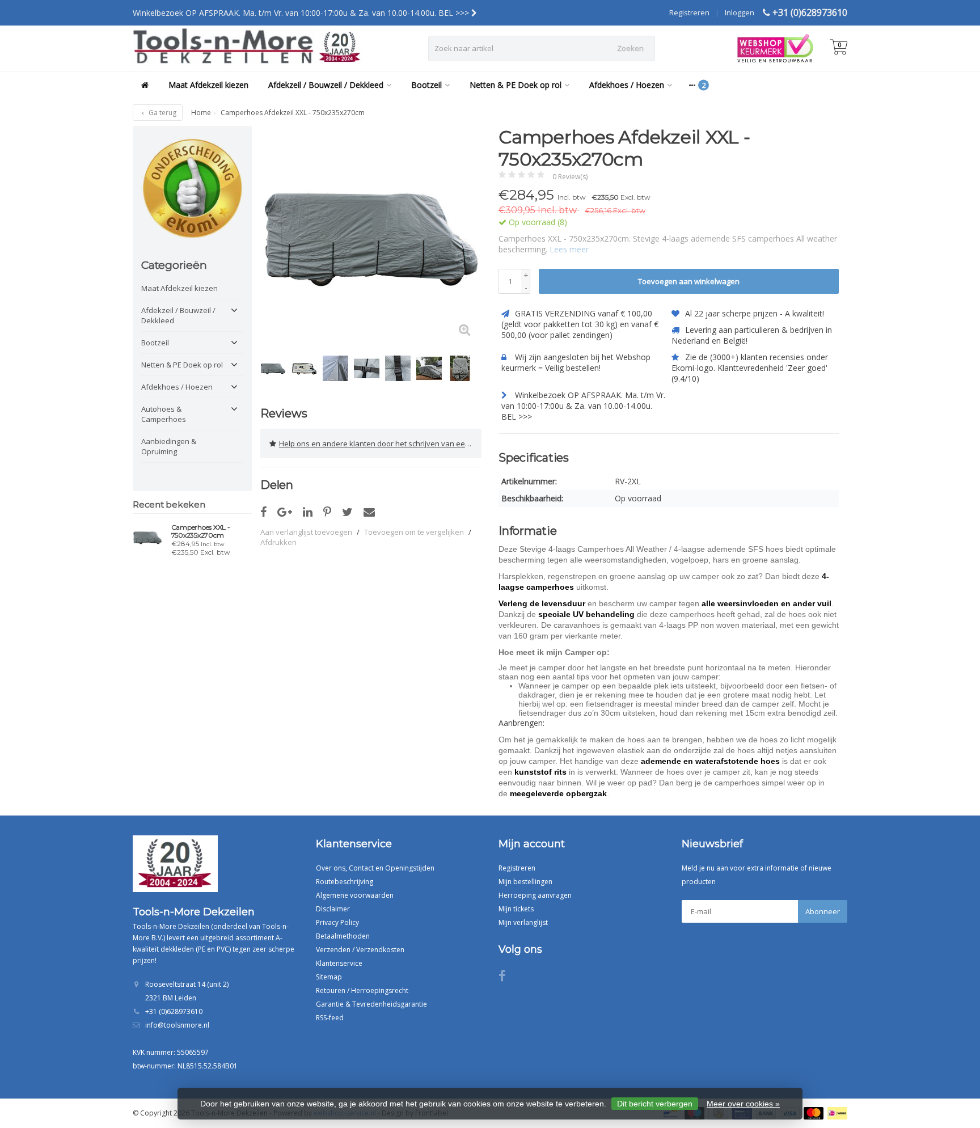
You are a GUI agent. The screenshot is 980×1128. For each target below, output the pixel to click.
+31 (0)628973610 (809, 12)
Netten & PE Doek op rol (515, 84)
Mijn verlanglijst (523, 922)
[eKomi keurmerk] (192, 188)
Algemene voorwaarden (355, 895)
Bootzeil (426, 84)
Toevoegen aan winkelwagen (689, 281)
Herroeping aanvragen (535, 895)
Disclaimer (333, 909)
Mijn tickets (516, 909)
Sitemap (329, 977)
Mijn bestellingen (525, 881)
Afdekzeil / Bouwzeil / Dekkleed (325, 84)
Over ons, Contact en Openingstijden (375, 868)
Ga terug (161, 112)
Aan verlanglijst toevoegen (306, 532)
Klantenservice (339, 963)
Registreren (689, 12)
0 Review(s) (570, 176)
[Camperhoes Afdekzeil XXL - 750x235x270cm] (370, 236)
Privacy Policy (337, 922)
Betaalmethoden (343, 936)
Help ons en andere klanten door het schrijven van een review (380, 443)
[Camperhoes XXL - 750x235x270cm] (148, 537)
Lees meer (569, 249)
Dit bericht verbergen (654, 1103)
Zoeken (630, 48)
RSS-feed (330, 1018)
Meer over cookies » (743, 1103)
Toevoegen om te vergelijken (414, 532)
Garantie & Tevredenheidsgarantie (371, 1004)
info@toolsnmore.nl (177, 1025)
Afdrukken (278, 542)
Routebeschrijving (344, 881)
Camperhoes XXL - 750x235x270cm (200, 531)
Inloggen (739, 12)
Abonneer (822, 911)
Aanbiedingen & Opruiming (168, 446)
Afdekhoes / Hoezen (626, 84)
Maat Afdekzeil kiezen (208, 84)
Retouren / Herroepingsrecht (362, 990)
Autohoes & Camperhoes (163, 414)
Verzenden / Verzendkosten (360, 949)
